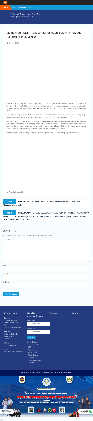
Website (6, 282)
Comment (7, 239)
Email (5, 274)
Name (6, 266)
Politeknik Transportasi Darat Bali (25, 14)
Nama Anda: (31, 320)
